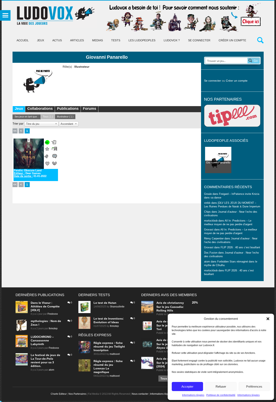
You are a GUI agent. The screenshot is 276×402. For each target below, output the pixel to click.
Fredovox (52, 313)
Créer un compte (232, 40)
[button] (268, 319)
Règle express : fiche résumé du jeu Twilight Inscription (109, 346)
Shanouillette (117, 306)
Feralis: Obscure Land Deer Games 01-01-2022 (30, 173)
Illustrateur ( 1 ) (65, 116)
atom (51, 369)
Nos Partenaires (77, 393)
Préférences (254, 386)
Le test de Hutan (105, 302)
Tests (115, 40)
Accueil (23, 40)
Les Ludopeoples (142, 40)
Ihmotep (53, 328)
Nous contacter (140, 393)
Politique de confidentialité (220, 395)
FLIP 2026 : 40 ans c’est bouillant (240, 247)
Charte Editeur (59, 393)
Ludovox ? (172, 40)
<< (15, 130)
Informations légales (193, 395)
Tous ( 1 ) (48, 116)
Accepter (187, 386)
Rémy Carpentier (214, 238)
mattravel (115, 354)
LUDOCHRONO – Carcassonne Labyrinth (42, 340)
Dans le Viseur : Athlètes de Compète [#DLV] (45, 306)
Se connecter (199, 40)
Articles (77, 40)
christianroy (175, 302)
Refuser (221, 386)
